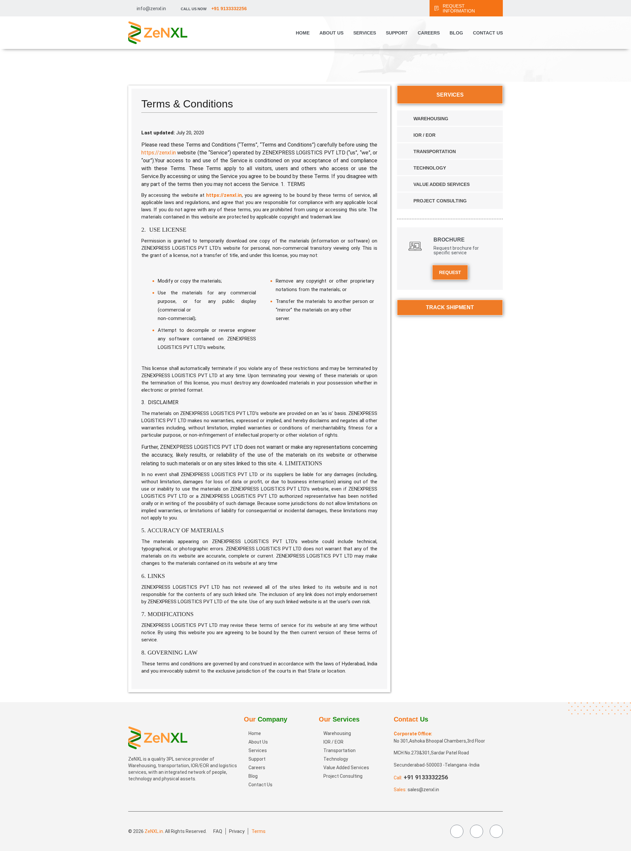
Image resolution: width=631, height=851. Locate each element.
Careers (429, 32)
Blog (456, 32)
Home (303, 32)
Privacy (237, 831)
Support (397, 32)
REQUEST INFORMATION (459, 8)
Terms (258, 831)
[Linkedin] (496, 831)
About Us (331, 32)
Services (364, 32)
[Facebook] (456, 831)
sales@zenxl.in (423, 789)
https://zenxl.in (158, 153)
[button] (613, 803)
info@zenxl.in (151, 9)
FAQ (217, 831)
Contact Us (488, 32)
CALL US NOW (214, 9)
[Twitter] (476, 831)
